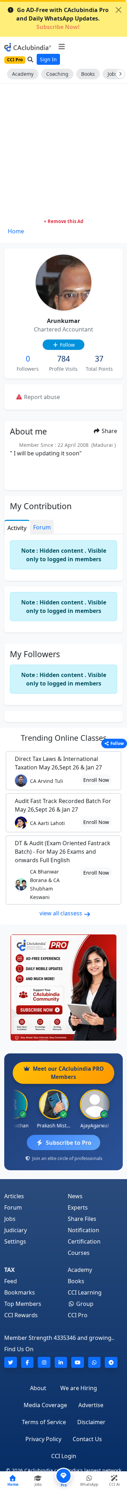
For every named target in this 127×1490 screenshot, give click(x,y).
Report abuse (41, 397)
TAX (9, 1270)
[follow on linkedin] (61, 1362)
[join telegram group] (111, 1362)
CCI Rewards (21, 1315)
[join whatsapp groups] (94, 1362)
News (75, 1196)
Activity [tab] (16, 528)
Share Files (82, 1219)
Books (88, 73)
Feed (10, 1281)
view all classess (62, 913)
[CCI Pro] (63, 987)
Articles (14, 1196)
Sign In (48, 59)
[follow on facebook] (27, 1362)
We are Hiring (78, 1388)
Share (108, 431)
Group (84, 1304)
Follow (67, 344)
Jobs (10, 1219)
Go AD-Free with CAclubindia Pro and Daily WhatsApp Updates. (62, 18)
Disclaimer (91, 1422)
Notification (83, 1230)
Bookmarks (19, 1292)
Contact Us (87, 1439)
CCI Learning (85, 1292)
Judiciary (15, 1230)
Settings (15, 1241)
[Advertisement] (63, 151)
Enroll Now (96, 780)
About (38, 1388)
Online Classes (64, 738)
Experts (78, 1207)
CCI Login (63, 1456)
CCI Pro (77, 1315)
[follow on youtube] (77, 1362)
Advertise (90, 1405)
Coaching (57, 73)
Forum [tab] (42, 527)
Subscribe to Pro (68, 1143)
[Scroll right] (119, 74)
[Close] (118, 10)
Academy (23, 73)
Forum (13, 1207)
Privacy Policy (43, 1439)
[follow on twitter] (10, 1362)
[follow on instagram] (44, 1362)
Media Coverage (45, 1405)
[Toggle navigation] (61, 47)
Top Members (22, 1304)
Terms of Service (44, 1422)
